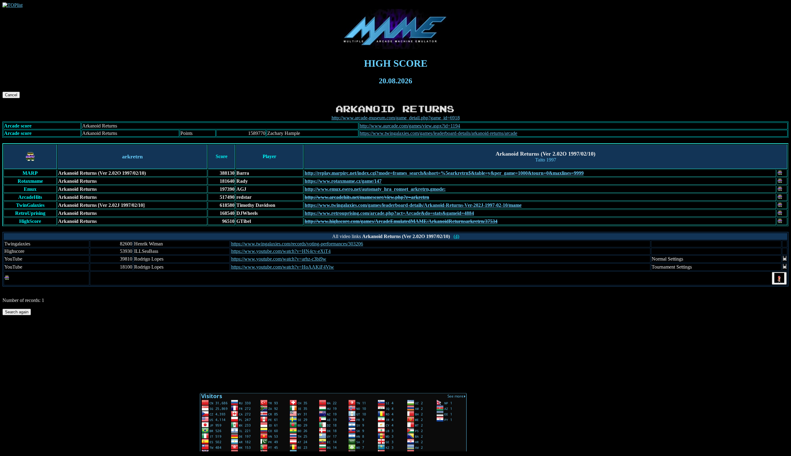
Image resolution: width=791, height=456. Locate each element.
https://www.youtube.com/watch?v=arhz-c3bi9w (278, 258)
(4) (456, 236)
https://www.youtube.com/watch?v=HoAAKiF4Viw (282, 267)
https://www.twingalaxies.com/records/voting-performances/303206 (297, 243)
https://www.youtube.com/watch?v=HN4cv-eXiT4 (281, 251)
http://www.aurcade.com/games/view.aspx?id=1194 (410, 125)
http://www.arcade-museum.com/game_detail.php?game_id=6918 (396, 117)
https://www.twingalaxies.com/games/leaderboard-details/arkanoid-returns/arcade (438, 133)
